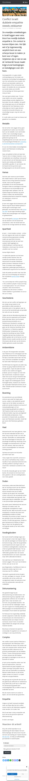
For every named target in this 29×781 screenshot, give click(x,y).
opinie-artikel (15, 276)
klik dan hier (6, 737)
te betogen (15, 218)
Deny (23, 773)
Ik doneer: (6, 743)
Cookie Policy (16, 779)
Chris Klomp (18, 28)
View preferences (17, 776)
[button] (27, 767)
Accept (12, 773)
